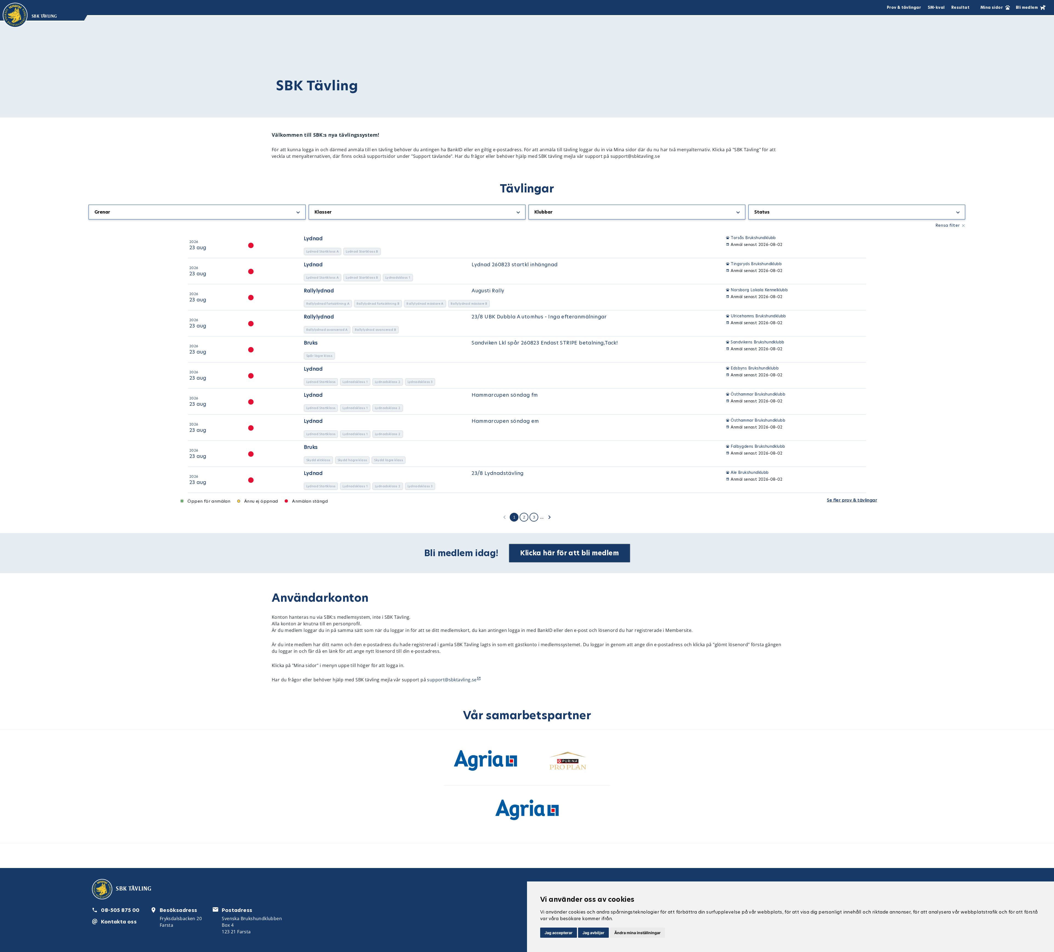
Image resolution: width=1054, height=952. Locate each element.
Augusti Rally (488, 290)
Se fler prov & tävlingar (852, 500)
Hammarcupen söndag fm (505, 394)
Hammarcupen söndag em (505, 421)
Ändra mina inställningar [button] (637, 932)
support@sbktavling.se (451, 680)
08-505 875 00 (120, 910)
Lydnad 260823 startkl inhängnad (514, 264)
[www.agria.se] (527, 811)
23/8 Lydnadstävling (498, 473)
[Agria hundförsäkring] (485, 761)
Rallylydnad (319, 290)
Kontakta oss (119, 921)
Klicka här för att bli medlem (569, 553)
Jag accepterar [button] (559, 932)
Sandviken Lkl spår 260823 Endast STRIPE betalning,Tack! (545, 342)
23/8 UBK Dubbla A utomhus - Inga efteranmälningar (539, 316)
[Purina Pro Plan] (568, 761)
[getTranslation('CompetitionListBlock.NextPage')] (549, 517)
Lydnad (313, 238)
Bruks (311, 342)
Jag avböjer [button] (593, 932)
